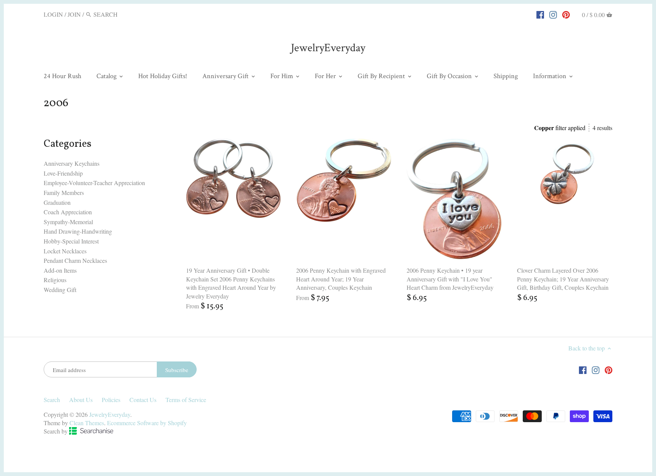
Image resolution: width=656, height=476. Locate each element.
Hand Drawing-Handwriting (78, 231)
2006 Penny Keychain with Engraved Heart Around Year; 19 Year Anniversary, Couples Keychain (341, 278)
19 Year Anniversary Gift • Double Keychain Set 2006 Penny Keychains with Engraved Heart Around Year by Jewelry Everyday (231, 283)
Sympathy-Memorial (68, 222)
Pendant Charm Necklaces (75, 260)
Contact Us (142, 400)
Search (52, 400)
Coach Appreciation (68, 212)
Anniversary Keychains (71, 163)
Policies (111, 400)
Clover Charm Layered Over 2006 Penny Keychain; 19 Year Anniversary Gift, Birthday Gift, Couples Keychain (563, 278)
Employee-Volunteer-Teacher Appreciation (94, 183)
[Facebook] (540, 14)
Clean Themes (86, 423)
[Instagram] (553, 14)
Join (74, 14)
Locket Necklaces (65, 251)
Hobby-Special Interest (71, 241)
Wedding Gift (60, 290)
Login (53, 14)
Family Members (64, 192)
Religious (55, 280)
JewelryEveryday (328, 48)
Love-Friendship (63, 173)
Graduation (57, 202)
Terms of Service (186, 400)
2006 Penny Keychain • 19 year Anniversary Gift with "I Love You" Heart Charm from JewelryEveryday (450, 278)
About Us (81, 400)
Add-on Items (60, 270)
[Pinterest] (566, 14)
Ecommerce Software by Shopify (147, 423)
